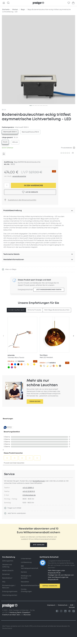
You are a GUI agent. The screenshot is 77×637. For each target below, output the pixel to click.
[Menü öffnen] (4, 3)
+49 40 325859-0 (28, 488)
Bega (4, 110)
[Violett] (12, 367)
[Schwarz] (18, 364)
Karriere (24, 572)
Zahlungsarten (7, 561)
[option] (10, 132)
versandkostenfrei (19, 176)
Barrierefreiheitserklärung (30, 586)
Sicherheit (6, 574)
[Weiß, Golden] (47, 366)
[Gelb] (34, 364)
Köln (18, 615)
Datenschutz (63, 605)
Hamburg (13, 612)
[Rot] (12, 364)
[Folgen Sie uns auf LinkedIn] (65, 611)
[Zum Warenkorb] (73, 3)
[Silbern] (9, 364)
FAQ (3, 582)
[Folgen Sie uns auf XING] (73, 611)
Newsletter (25, 582)
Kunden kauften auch (16, 310)
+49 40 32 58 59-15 (29, 491)
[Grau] (60, 366)
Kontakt (72, 607)
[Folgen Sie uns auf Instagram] (61, 611)
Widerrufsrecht (7, 571)
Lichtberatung (26, 562)
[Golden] (28, 364)
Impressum (51, 605)
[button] (38, 545)
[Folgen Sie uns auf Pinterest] (69, 611)
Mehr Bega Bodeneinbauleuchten (56, 310)
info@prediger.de (29, 495)
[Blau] (15, 364)
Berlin (19, 612)
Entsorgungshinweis (9, 591)
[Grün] (9, 367)
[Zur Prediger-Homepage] (38, 3)
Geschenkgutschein (9, 595)
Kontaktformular (39, 481)
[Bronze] (41, 366)
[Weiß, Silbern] (50, 366)
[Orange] (21, 364)
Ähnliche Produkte (34, 310)
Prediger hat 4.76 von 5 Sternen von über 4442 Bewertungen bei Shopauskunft (61, 577)
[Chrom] (25, 364)
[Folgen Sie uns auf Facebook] (57, 611)
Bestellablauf (7, 578)
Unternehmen (26, 559)
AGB (72, 605)
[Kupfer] (15, 367)
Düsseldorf (26, 612)
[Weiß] (31, 364)
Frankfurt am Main (9, 615)
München (27, 615)
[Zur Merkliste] (69, 3)
